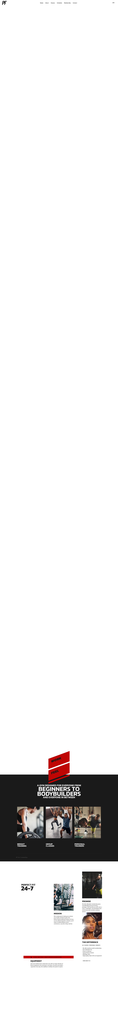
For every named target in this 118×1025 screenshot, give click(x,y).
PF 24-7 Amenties (22, 857)
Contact (75, 3)
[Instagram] (116, 772)
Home (41, 3)
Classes (53, 3)
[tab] (59, 858)
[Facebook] (116, 768)
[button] (114, 2)
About (47, 3)
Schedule (59, 3)
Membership (67, 3)
